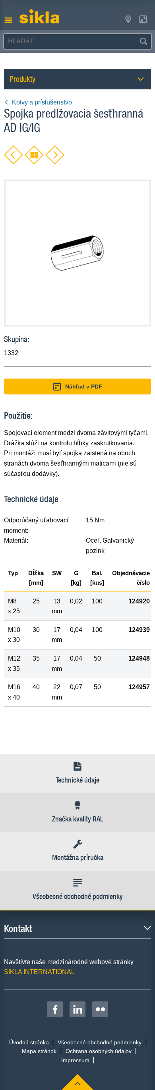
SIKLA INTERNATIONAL (39, 971)
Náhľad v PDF (83, 386)
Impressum (75, 1060)
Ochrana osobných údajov (99, 1051)
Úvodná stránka (29, 1042)
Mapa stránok (39, 1051)
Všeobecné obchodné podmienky (99, 1042)
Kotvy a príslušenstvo (42, 102)
